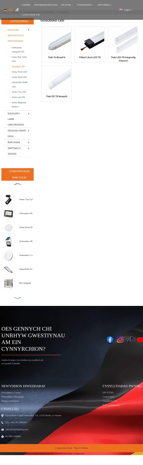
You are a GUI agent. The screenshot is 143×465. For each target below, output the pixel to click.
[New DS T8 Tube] (56, 80)
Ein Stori (66, 5)
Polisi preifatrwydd (111, 405)
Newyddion (104, 5)
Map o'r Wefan (81, 448)
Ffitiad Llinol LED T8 (90, 57)
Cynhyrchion (84, 5)
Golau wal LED (18, 97)
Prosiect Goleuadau (10, 401)
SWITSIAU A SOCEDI (14, 151)
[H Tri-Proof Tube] (56, 41)
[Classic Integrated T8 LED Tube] (123, 41)
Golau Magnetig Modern (19, 104)
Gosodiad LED (18, 66)
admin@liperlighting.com (16, 429)
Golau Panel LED (19, 72)
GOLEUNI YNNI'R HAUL (17, 133)
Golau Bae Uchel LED (19, 59)
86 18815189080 (13, 436)
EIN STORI (108, 392)
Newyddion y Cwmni (11, 392)
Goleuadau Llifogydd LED (18, 49)
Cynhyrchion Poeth (63, 448)
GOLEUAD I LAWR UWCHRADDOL (16, 119)
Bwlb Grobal (14, 142)
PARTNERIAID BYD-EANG (46, 5)
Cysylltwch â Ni (31, 15)
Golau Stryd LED (19, 77)
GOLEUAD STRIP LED (20, 84)
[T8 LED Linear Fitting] (89, 41)
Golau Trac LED (19, 92)
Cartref (26, 5)
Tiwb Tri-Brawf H (56, 57)
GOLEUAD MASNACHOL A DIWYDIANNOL (16, 35)
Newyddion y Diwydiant (12, 397)
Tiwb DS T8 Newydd (56, 96)
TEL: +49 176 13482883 (16, 422)
